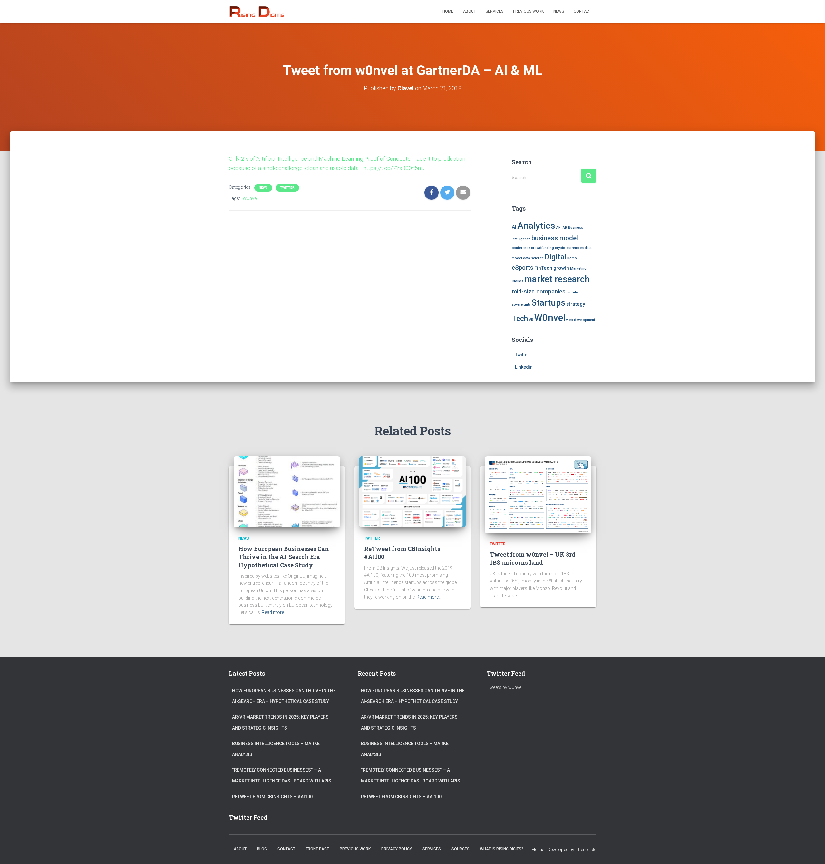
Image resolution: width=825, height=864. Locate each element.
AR (565, 228)
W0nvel (250, 198)
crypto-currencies (569, 248)
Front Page (317, 849)
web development (580, 320)
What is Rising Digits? (501, 849)
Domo (572, 258)
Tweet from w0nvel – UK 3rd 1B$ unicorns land (533, 558)
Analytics (536, 225)
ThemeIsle (585, 849)
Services (494, 11)
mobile (572, 292)
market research (557, 279)
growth (561, 268)
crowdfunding (542, 248)
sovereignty (521, 304)
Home (447, 11)
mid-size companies (539, 291)
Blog (262, 849)
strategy (575, 304)
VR (531, 320)
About (469, 11)
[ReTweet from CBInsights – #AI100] (412, 491)
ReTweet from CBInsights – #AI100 (272, 796)
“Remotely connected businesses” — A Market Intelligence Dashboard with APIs (281, 775)
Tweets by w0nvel (504, 687)
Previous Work (528, 11)
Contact (582, 11)
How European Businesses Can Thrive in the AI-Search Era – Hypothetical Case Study (283, 557)
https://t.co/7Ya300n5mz (395, 168)
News (558, 11)
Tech (520, 318)
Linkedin (524, 367)
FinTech (543, 268)
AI (514, 227)
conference (521, 248)
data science (533, 258)
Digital (555, 257)
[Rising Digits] (256, 11)
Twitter (287, 187)
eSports (522, 267)
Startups (548, 303)
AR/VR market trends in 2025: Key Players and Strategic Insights (280, 723)
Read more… (274, 612)
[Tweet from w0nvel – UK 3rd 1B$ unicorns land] (538, 494)
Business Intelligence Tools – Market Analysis (277, 749)
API (559, 228)
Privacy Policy (396, 849)
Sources (460, 849)
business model (554, 238)
